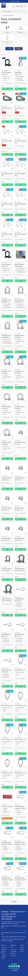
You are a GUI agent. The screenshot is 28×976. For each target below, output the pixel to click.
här (2, 934)
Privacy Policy (14, 955)
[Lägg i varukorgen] (7, 88)
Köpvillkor (13, 953)
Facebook (22, 947)
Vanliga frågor (14, 951)
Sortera (18, 48)
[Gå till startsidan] (3, 5)
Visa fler (14, 901)
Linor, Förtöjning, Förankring (7, 15)
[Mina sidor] (20, 6)
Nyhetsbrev (3, 949)
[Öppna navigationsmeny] (25, 6)
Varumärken (13, 949)
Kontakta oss (4, 947)
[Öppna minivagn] (22, 6)
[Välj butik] (14, 6)
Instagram (22, 949)
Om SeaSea (3, 955)
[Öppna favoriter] (17, 6)
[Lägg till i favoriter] (12, 67)
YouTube (22, 951)
